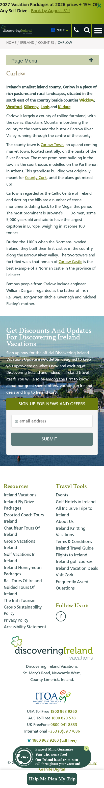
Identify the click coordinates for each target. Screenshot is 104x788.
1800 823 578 (63, 718)
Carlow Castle (70, 262)
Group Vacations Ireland (19, 544)
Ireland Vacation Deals (77, 569)
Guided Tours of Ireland (19, 590)
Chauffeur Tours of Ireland (22, 531)
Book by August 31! (50, 11)
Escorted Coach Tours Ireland (24, 518)
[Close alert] (99, 5)
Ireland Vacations (20, 495)
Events (62, 495)
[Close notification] (86, 748)
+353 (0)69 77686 (64, 732)
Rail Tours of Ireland (23, 581)
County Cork (36, 178)
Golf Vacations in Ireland (20, 558)
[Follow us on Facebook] (61, 617)
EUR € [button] (61, 30)
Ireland (27, 43)
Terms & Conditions (74, 542)
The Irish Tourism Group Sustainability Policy (23, 607)
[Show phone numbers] (76, 30)
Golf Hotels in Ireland (76, 502)
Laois (45, 107)
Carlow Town (52, 145)
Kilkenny (31, 107)
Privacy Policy (16, 620)
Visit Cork (64, 575)
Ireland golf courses (74, 562)
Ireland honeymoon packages (23, 571)
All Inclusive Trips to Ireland (74, 512)
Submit (49, 439)
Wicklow (86, 100)
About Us (64, 522)
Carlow (65, 43)
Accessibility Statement (25, 627)
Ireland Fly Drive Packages (19, 505)
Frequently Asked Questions (72, 585)
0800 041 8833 (63, 725)
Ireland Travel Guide (75, 548)
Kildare (64, 107)
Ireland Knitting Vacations (71, 532)
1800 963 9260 (63, 712)
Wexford (14, 107)
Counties (46, 43)
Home (11, 43)
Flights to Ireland (71, 555)
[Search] (86, 30)
